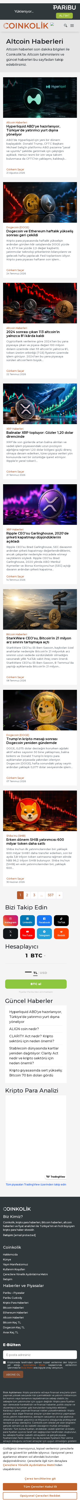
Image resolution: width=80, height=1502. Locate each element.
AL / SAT (64, 15)
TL (35, 973)
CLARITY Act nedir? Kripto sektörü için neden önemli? (31, 1038)
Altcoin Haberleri (13, 1317)
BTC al (36, 984)
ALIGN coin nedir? (24, 1029)
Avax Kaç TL (10, 1332)
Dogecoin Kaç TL (14, 1327)
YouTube (27, 935)
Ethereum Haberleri (15, 1312)
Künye (7, 1259)
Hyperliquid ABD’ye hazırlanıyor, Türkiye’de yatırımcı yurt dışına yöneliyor (35, 1017)
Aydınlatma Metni (34, 1365)
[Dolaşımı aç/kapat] (72, 25)
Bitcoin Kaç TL (12, 1322)
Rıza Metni (27, 1367)
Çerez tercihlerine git (40, 1478)
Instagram (10, 922)
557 (51, 895)
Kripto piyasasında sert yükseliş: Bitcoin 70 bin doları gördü (35, 1072)
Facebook (44, 922)
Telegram (44, 935)
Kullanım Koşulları (14, 1269)
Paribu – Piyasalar (14, 1292)
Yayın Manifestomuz (15, 1264)
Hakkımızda (10, 1254)
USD (43, 973)
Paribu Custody (12, 1297)
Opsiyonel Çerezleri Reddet (40, 1495)
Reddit (61, 935)
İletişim (7, 1279)
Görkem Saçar (15, 169)
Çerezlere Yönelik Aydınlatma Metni (25, 1274)
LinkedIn (27, 922)
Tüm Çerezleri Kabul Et (40, 1486)
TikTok (61, 922)
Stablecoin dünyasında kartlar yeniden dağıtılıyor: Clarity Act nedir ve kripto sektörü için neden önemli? (34, 1055)
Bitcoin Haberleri (13, 1307)
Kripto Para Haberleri (16, 1302)
